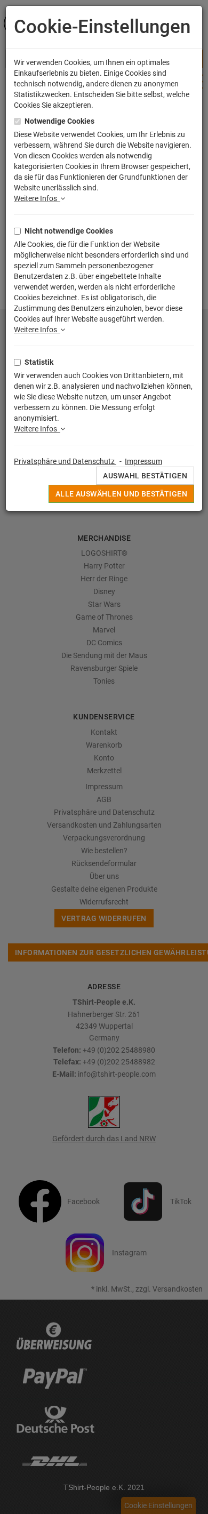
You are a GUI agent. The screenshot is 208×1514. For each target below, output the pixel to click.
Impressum (143, 461)
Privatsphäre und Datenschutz (65, 461)
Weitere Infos (37, 198)
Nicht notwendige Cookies (69, 231)
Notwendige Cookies (59, 121)
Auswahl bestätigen (145, 475)
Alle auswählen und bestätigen (121, 494)
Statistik (39, 362)
